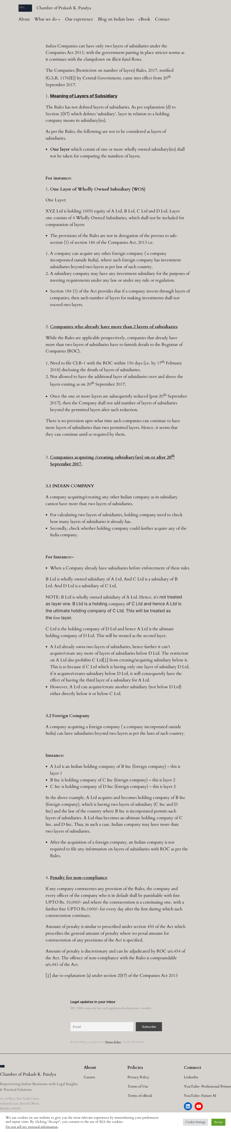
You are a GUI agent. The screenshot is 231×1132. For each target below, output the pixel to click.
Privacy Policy (113, 1042)
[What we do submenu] (59, 19)
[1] (105, 660)
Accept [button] (218, 1122)
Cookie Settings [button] (195, 1122)
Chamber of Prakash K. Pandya (64, 8)
